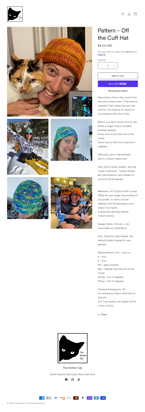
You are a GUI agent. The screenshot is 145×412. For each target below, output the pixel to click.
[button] (123, 14)
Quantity (101, 60)
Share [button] (104, 314)
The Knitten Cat (21, 403)
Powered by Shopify (36, 403)
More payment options (118, 90)
